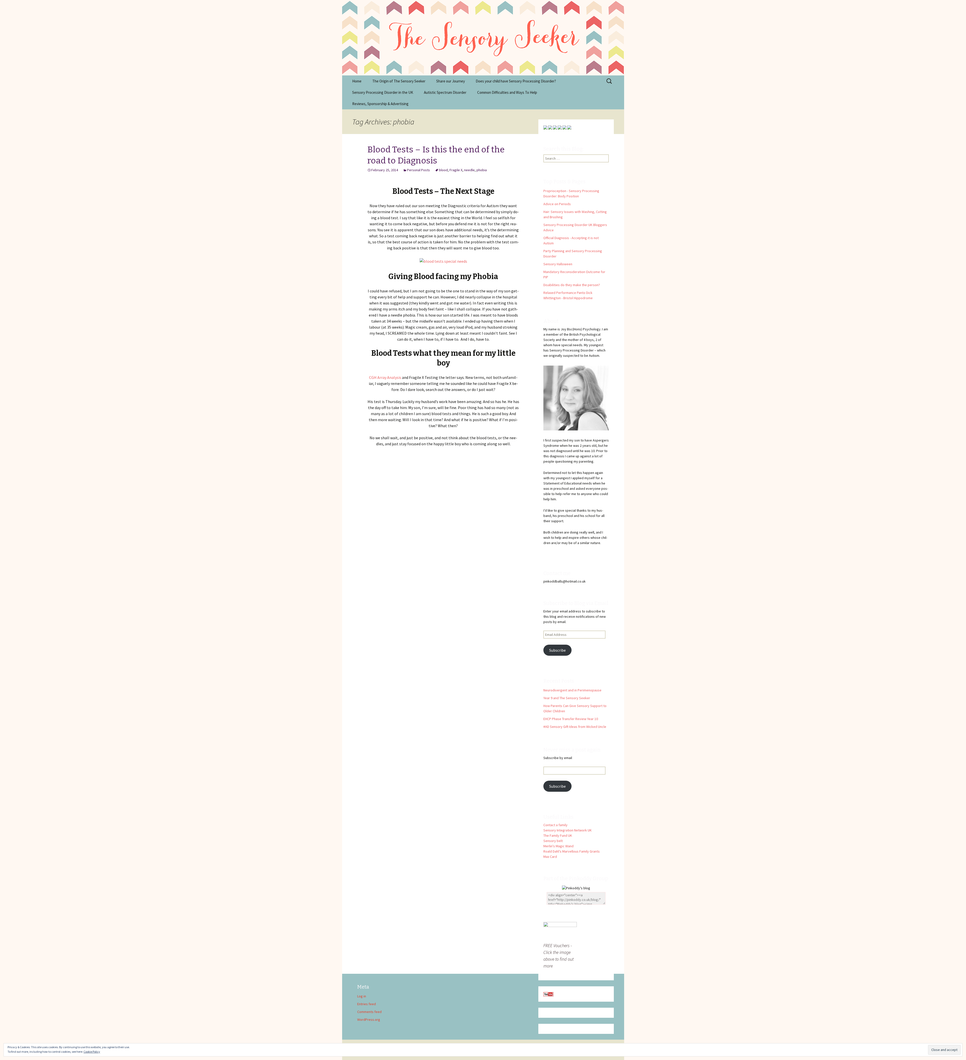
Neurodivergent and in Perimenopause (572, 690)
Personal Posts (418, 170)
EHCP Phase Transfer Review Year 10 (570, 719)
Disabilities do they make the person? (571, 285)
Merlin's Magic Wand (558, 846)
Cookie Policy (92, 1051)
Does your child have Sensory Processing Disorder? (516, 81)
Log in (361, 996)
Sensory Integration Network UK (567, 830)
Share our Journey (450, 81)
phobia (481, 170)
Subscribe (557, 650)
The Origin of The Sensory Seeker (398, 81)
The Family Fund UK (557, 835)
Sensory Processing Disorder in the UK (382, 92)
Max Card (550, 856)
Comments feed (369, 1011)
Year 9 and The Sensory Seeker (566, 698)
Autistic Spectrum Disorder (445, 92)
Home (356, 81)
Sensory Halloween (557, 264)
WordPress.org (368, 1019)
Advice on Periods (557, 204)
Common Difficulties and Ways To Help (507, 92)
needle (469, 170)
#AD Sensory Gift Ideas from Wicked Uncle (574, 726)
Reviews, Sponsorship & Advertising (380, 103)
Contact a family (555, 825)
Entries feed (366, 1004)
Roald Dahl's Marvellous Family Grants (571, 851)
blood (443, 170)
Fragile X (456, 170)
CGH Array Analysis (385, 377)
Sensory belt (553, 840)
